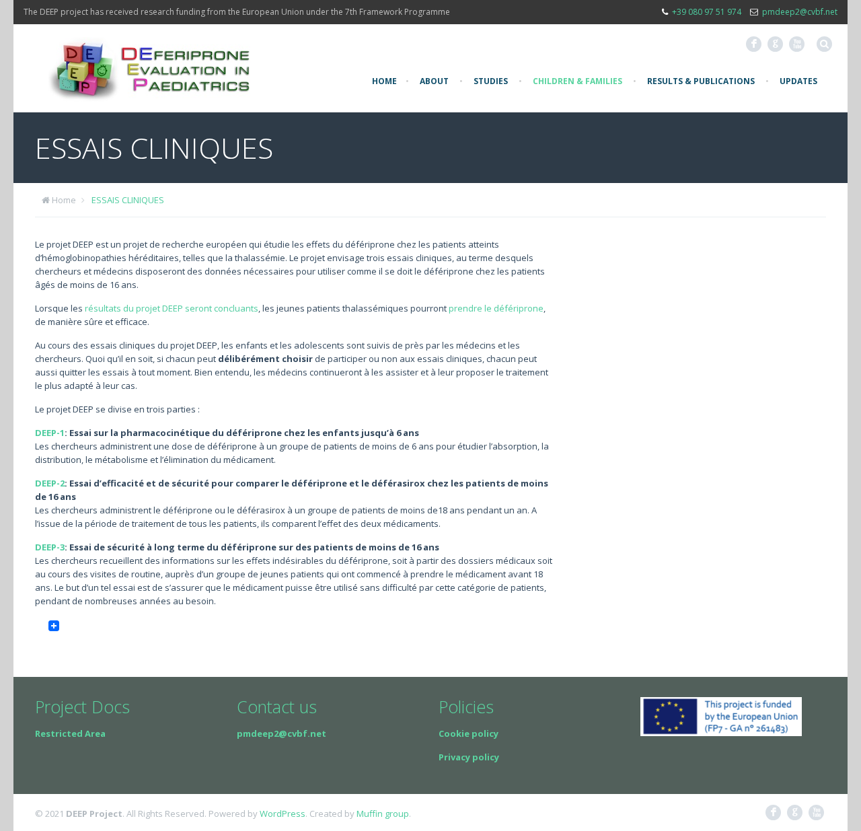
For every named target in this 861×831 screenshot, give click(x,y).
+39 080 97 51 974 (706, 11)
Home (384, 81)
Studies (491, 81)
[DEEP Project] (149, 68)
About (434, 81)
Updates (798, 81)
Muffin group (383, 813)
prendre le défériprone (496, 308)
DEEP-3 (50, 547)
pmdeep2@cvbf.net (799, 11)
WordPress (282, 813)
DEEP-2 (50, 483)
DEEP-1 (50, 433)
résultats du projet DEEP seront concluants (171, 308)
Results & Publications (701, 81)
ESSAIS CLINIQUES (127, 200)
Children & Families (577, 81)
